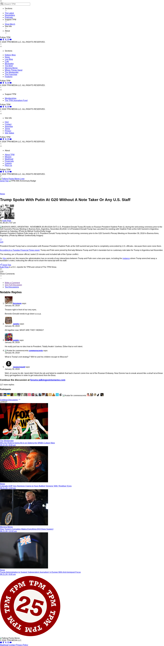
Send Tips (4, 181)
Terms (7, 129)
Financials (9, 161)
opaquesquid (19, 367)
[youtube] (11, 40)
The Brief (9, 66)
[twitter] (6, 643)
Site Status (9, 133)
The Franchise (11, 74)
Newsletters (10, 15)
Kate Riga (7, 221)
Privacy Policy (22, 645)
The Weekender (11, 72)
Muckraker (9, 64)
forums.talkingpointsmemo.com (47, 380)
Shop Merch (10, 24)
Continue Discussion (9, 400)
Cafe (7, 61)
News (7, 57)
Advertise (9, 126)
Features (8, 77)
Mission (8, 157)
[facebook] (3, 40)
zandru (16, 324)
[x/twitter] (6, 40)
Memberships (10, 98)
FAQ (7, 122)
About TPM (9, 155)
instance (126, 258)
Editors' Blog (10, 55)
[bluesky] (1, 40)
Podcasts (9, 17)
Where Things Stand (13, 70)
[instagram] (8, 40)
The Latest (9, 13)
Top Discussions (12, 287)
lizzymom (17, 303)
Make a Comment (12, 283)
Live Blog (9, 59)
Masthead (9, 159)
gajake (16, 340)
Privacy (8, 131)
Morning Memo (11, 68)
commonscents (36, 351)
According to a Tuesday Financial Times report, (20, 250)
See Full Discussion (13, 285)
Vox (4, 258)
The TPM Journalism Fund (16, 100)
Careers (8, 163)
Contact (8, 124)
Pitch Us (8, 165)
